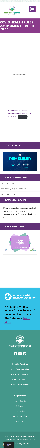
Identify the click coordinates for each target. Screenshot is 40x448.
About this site (21, 401)
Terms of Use (21, 411)
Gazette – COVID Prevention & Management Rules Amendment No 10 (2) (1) (19, 114)
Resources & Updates (21, 385)
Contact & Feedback (20, 416)
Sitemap (21, 421)
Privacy (21, 406)
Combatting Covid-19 (21, 369)
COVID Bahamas (7, 183)
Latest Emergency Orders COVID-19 (15, 189)
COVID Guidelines (8, 194)
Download (22, 117)
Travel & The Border (21, 374)
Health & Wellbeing (21, 380)
